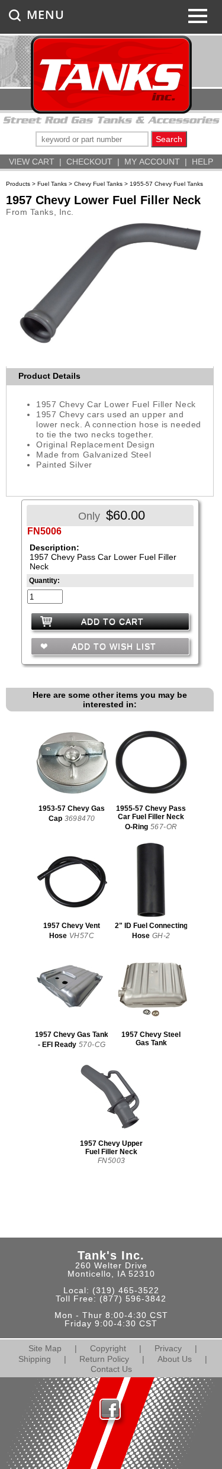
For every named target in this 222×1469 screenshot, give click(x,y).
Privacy (168, 1348)
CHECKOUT (89, 161)
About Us (174, 1359)
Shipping (34, 1359)
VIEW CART (31, 161)
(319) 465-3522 (125, 1290)
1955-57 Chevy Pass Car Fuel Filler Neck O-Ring (151, 817)
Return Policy (104, 1359)
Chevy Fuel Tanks (98, 184)
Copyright (108, 1348)
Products (18, 184)
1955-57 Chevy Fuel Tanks (166, 184)
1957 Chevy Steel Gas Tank (151, 1038)
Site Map (45, 1348)
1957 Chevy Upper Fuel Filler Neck (111, 1147)
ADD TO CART (112, 621)
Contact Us (111, 1369)
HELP (202, 161)
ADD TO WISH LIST (112, 646)
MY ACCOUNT (152, 161)
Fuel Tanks (52, 184)
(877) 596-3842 (132, 1298)
